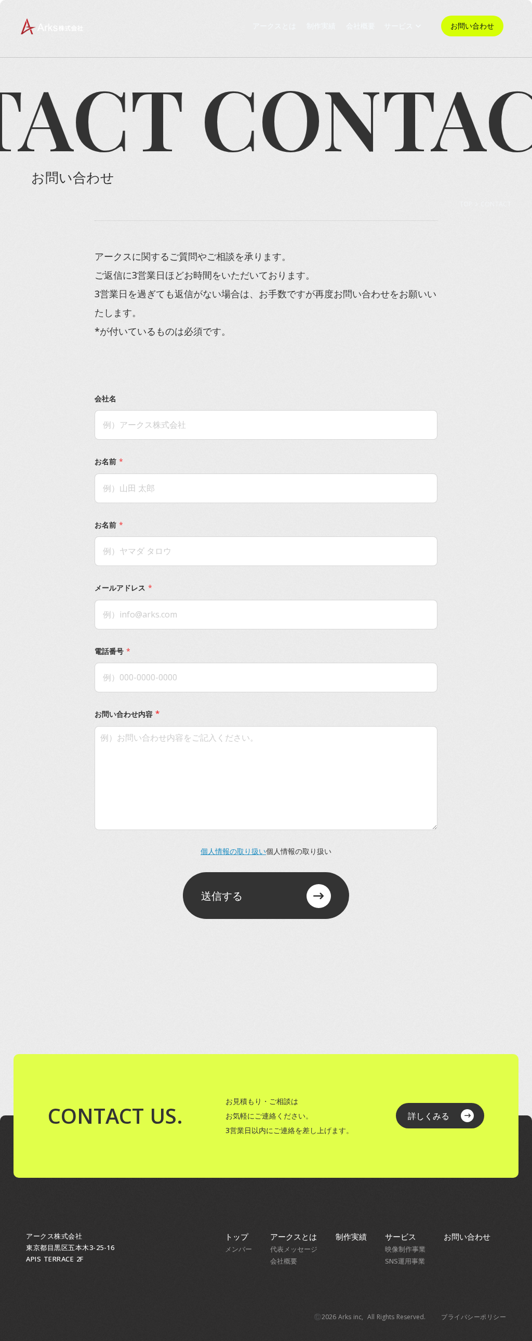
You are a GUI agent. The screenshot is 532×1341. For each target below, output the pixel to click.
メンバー (238, 1249)
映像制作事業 (405, 1249)
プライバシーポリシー (473, 1317)
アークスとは (293, 1236)
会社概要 (283, 1261)
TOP (465, 204)
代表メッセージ (293, 1249)
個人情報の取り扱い (233, 851)
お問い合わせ (467, 1236)
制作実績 (351, 1236)
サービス (400, 1236)
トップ (236, 1236)
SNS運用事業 (405, 1261)
